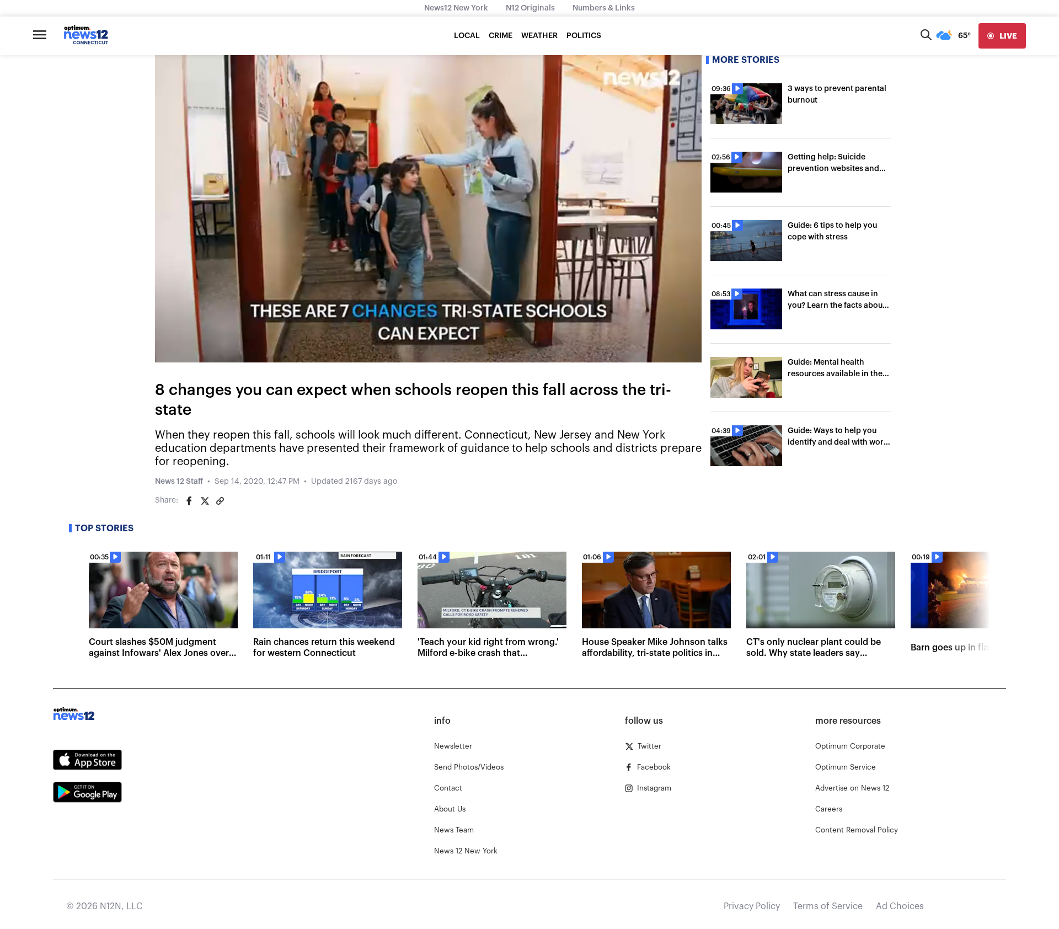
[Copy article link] (220, 500)
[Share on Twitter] (204, 500)
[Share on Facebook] (189, 500)
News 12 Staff (179, 481)
